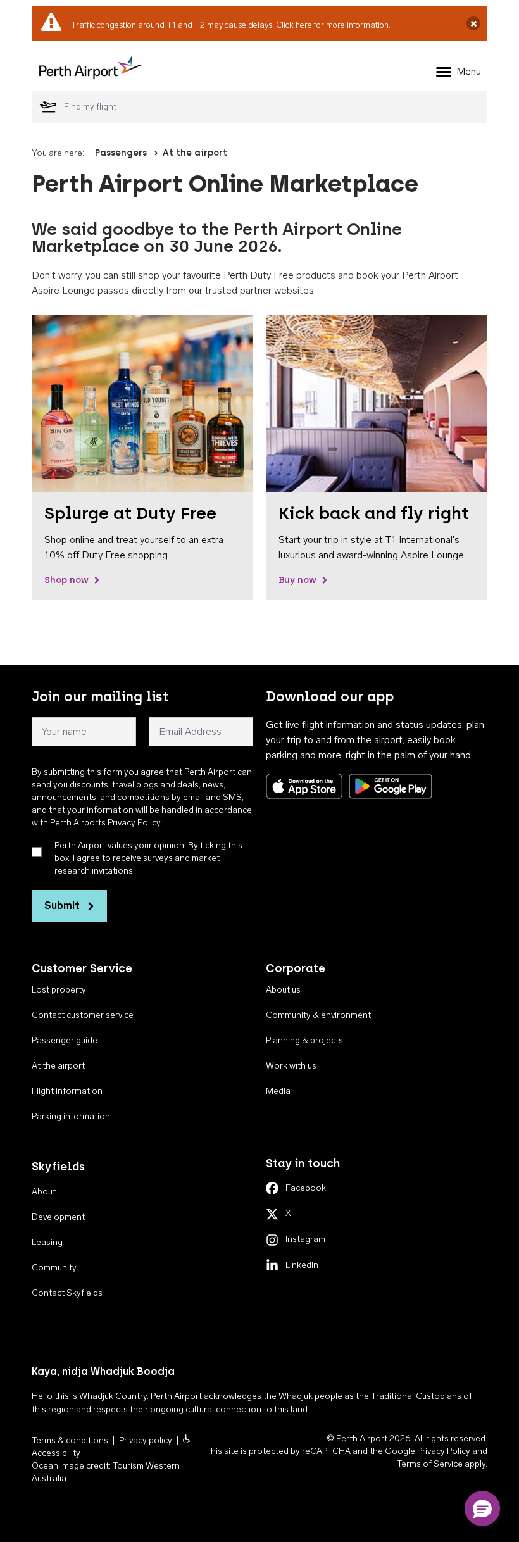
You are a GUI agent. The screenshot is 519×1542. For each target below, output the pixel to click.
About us (283, 989)
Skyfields (58, 1167)
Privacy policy (145, 1440)
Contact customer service (83, 1015)
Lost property (59, 989)
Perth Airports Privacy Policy (105, 822)
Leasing (47, 1242)
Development (58, 1217)
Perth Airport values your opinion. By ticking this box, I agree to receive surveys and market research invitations (148, 858)
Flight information (67, 1091)
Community (54, 1267)
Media (278, 1091)
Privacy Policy (443, 1451)
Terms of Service (430, 1463)
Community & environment (318, 1015)
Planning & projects (304, 1040)
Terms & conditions (70, 1440)
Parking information (71, 1116)
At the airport (195, 152)
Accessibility (56, 1453)
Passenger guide (64, 1040)
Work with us (291, 1065)
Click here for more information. (333, 25)
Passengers (121, 152)
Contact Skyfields (67, 1293)
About (44, 1191)
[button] (482, 1508)
